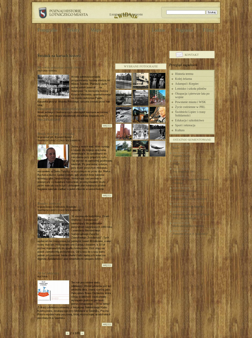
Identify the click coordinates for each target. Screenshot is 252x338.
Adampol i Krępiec (187, 83)
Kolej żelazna (183, 78)
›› (82, 333)
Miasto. (176, 163)
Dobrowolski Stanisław (185, 191)
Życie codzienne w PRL (190, 107)
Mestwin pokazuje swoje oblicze (60, 67)
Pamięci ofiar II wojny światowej (190, 198)
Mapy (96, 30)
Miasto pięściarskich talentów (188, 226)
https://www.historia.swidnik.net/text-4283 (61, 108)
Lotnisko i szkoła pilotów (191, 88)
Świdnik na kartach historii (126, 29)
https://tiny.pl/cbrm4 (48, 119)
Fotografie (47, 30)
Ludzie (158, 30)
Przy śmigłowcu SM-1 (184, 171)
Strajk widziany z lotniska (55, 133)
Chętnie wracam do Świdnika (188, 206)
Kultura (179, 130)
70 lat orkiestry (48, 273)
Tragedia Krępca (182, 156)
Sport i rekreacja (185, 125)
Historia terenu (184, 73)
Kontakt (192, 55)
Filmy (208, 30)
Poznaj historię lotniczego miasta (63, 12)
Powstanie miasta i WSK (190, 102)
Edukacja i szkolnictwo (189, 120)
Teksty (73, 30)
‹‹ (67, 333)
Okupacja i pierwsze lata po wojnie (192, 95)
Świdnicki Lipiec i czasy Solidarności (190, 113)
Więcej (107, 126)
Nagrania (184, 30)
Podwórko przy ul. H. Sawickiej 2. (190, 234)
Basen (176, 148)
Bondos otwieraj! (49, 203)
